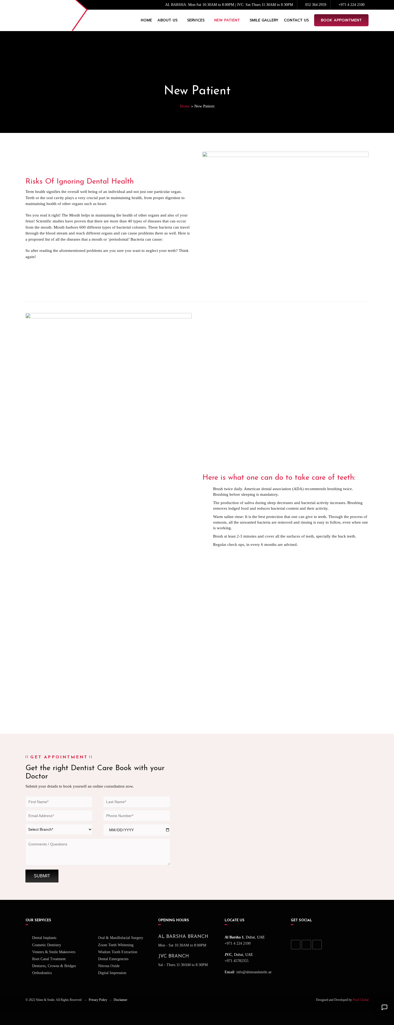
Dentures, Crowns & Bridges (54, 966)
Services (196, 20)
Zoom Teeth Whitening (115, 945)
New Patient (227, 20)
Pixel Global (361, 1000)
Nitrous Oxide (109, 966)
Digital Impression (112, 973)
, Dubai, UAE (245, 937)
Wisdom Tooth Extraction (117, 952)
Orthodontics (42, 973)
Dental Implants (44, 938)
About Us (167, 20)
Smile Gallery (264, 20)
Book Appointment (341, 20)
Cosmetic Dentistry (46, 945)
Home (146, 20)
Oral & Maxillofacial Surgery (120, 938)
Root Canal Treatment (49, 959)
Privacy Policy (98, 1000)
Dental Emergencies (113, 959)
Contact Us (296, 20)
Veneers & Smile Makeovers (53, 952)
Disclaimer (120, 1000)
